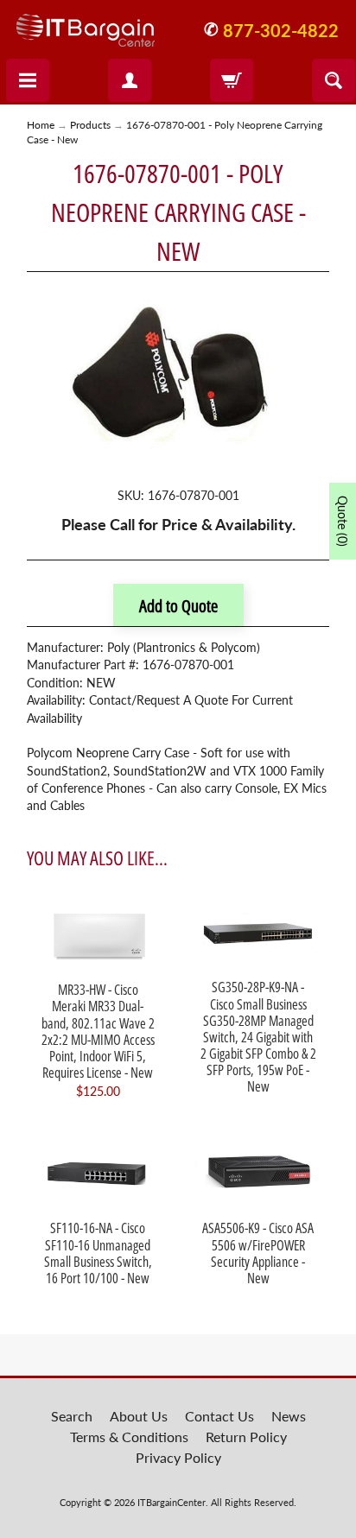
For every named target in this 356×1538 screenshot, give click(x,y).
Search (71, 1416)
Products (90, 124)
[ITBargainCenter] (85, 23)
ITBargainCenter (171, 1502)
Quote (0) (342, 521)
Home (40, 124)
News (288, 1416)
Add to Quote (178, 605)
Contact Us (219, 1416)
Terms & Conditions (129, 1436)
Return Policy (246, 1436)
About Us (139, 1416)
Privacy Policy (178, 1457)
